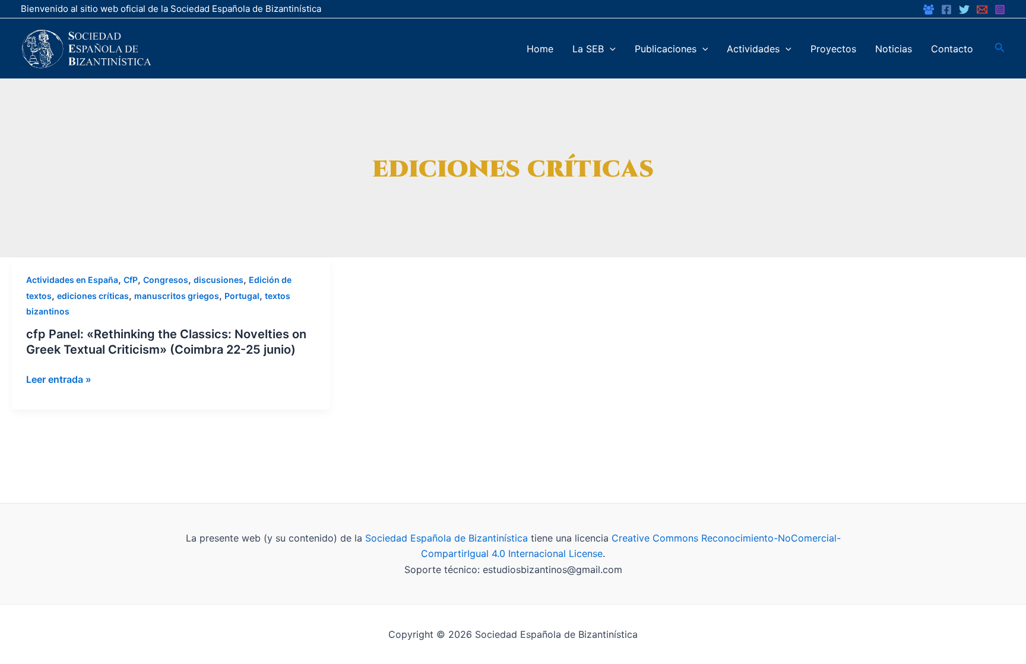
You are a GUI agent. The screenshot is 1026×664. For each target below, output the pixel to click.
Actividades (753, 49)
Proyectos (833, 49)
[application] (610, 49)
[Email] (982, 9)
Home (540, 49)
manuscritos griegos (176, 296)
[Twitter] (964, 9)
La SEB (588, 49)
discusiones (218, 280)
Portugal (241, 296)
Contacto (952, 49)
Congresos (165, 280)
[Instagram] (1000, 9)
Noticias (893, 49)
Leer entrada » (58, 379)
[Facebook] (928, 9)
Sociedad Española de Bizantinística (446, 538)
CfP (131, 280)
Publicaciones (665, 49)
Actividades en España (72, 280)
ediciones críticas (93, 296)
